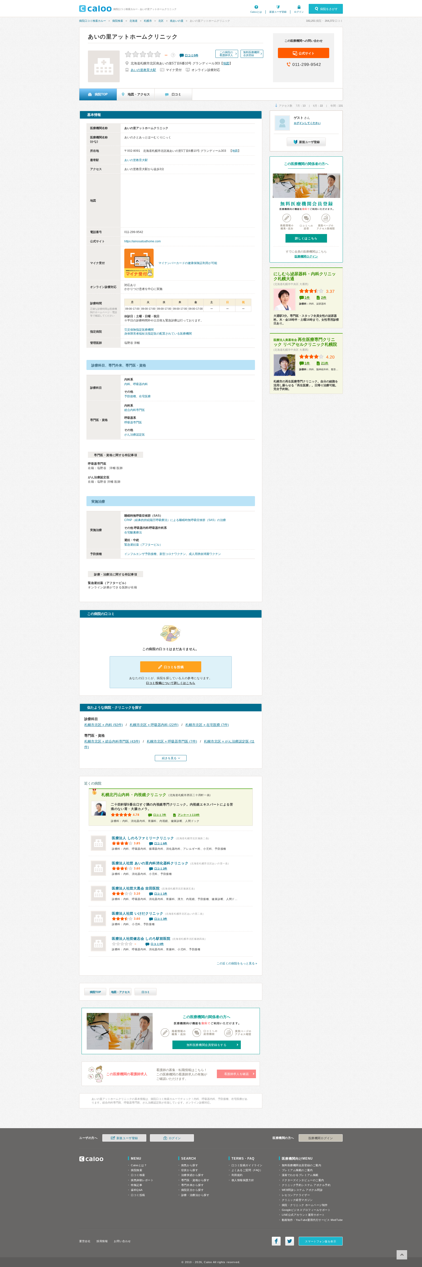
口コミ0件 (157, 943)
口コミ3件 (161, 918)
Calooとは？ (139, 1165)
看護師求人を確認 (236, 1074)
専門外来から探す (192, 1185)
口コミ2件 (161, 868)
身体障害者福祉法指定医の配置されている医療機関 (158, 333)
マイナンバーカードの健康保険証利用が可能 (187, 263)
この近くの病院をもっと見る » (237, 963)
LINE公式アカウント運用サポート (303, 1214)
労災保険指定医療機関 (139, 329)
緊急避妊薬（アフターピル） (143, 544)
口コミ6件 (161, 843)
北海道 (133, 20)
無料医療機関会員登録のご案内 (301, 1165)
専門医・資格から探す (195, 1180)
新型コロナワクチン (172, 554)
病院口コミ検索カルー (92, 20)
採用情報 (102, 1241)
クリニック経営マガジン (297, 1199)
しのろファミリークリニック (143, 838)
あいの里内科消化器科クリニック (150, 863)
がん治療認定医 (134, 434)
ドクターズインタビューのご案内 (303, 1180)
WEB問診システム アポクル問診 (302, 1189)
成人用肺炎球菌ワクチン (205, 554)
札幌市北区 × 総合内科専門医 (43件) (112, 741)
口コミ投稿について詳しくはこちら (170, 683)
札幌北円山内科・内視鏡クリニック (134, 795)
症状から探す (189, 1170)
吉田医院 (136, 888)
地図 (226, 63)
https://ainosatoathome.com (142, 241)
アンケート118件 (189, 814)
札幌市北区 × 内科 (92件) (103, 725)
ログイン (299, 11)
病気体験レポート (142, 1180)
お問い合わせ (122, 1241)
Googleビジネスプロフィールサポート (306, 1209)
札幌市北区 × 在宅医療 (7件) (207, 725)
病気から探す (189, 1165)
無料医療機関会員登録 (251, 54)
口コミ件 (191, 55)
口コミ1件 (161, 893)
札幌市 (148, 20)
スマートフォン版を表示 (320, 1241)
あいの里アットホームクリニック (133, 36)
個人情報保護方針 (243, 1180)
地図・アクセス (120, 992)
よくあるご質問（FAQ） (247, 1170)
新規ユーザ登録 (277, 11)
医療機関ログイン (306, 256)
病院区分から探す (192, 1189)
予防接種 (130, 396)
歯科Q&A (137, 1189)
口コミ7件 (160, 814)
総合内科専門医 (134, 410)
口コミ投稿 (138, 1195)
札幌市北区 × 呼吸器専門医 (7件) (172, 741)
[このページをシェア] (276, 1241)
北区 (161, 20)
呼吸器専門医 (133, 422)
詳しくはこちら (306, 238)
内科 (127, 384)
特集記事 (136, 1185)
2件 (324, 297)
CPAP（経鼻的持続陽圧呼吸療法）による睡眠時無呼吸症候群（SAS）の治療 (175, 520)
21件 (325, 363)
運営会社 (84, 1241)
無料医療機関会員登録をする (207, 1045)
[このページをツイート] (289, 1241)
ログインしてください (307, 123)
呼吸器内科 (140, 384)
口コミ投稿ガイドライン (247, 1165)
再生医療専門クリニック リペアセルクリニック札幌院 (305, 342)
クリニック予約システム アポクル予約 (306, 1185)
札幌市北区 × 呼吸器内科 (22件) (154, 725)
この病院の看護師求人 (226, 54)
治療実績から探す (192, 1175)
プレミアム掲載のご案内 (297, 1170)
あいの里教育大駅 (143, 70)
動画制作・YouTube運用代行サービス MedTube (312, 1219)
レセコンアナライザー (296, 1195)
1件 (307, 297)
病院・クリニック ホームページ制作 (305, 1205)
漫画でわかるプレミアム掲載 (300, 1175)
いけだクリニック (137, 913)
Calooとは (256, 11)
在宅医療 (145, 396)
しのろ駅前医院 (141, 938)
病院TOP (95, 992)
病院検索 (117, 20)
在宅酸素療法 (133, 532)
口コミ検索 (138, 1175)
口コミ (146, 992)
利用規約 (237, 1175)
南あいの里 (176, 20)
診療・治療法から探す (195, 1195)
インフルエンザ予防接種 (140, 554)
